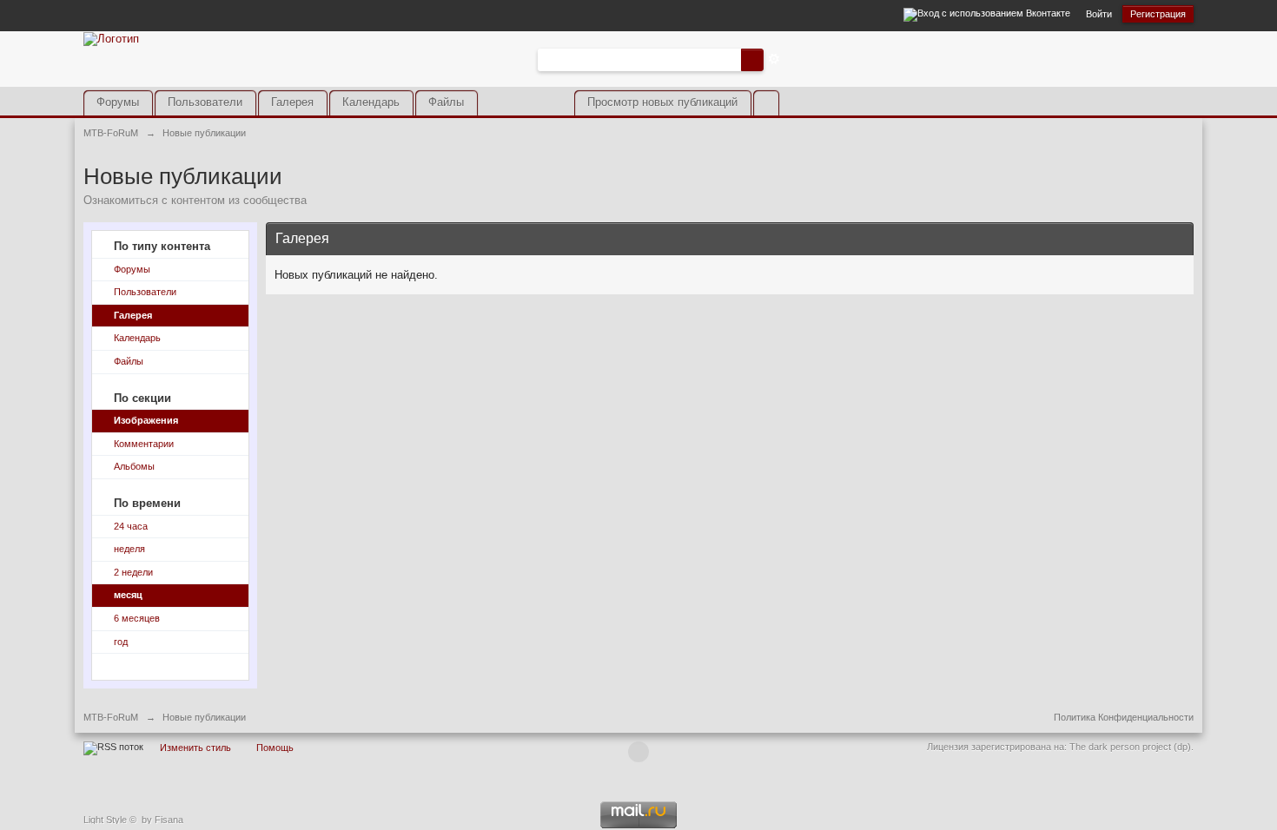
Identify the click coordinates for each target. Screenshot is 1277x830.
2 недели (133, 572)
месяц (128, 595)
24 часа (131, 526)
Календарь (371, 102)
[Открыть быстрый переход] (765, 102)
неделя (129, 548)
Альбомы (134, 466)
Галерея (292, 102)
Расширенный (774, 59)
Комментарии (144, 443)
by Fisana (162, 819)
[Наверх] (638, 751)
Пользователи (205, 102)
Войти (1099, 14)
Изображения (146, 420)
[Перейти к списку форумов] (111, 37)
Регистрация (1158, 14)
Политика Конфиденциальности (1124, 717)
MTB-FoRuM (110, 717)
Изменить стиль (195, 747)
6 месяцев (137, 618)
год (121, 641)
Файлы (446, 102)
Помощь (275, 747)
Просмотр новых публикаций (662, 102)
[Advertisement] (990, 72)
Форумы (117, 102)
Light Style (105, 819)
